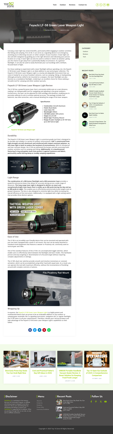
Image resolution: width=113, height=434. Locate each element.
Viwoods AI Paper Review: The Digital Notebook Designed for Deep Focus (97, 123)
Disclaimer (39, 405)
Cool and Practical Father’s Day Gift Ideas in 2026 (73, 408)
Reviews (72, 5)
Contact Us (83, 5)
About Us (39, 401)
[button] (30, 330)
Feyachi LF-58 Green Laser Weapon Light (23, 130)
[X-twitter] (100, 4)
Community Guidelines (43, 409)
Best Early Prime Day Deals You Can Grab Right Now (74, 401)
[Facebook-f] (97, 4)
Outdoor (63, 5)
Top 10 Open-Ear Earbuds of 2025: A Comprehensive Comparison (96, 105)
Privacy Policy (40, 407)
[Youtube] (107, 4)
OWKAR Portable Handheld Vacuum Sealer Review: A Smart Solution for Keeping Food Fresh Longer (74, 415)
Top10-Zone (7, 400)
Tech (54, 5)
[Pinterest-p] (104, 4)
